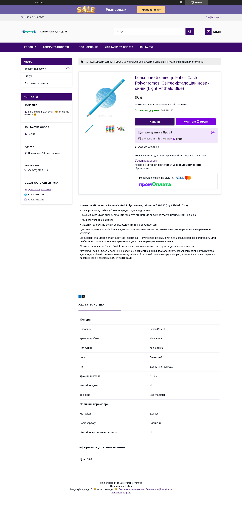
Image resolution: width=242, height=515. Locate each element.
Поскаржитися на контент (131, 489)
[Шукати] (189, 31)
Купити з (190, 121)
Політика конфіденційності (159, 489)
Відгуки (29, 76)
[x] (83, 297)
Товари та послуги (56, 47)
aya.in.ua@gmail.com (39, 189)
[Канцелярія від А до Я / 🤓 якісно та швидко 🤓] (28, 38)
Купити (155, 121)
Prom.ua (138, 483)
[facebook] (79, 297)
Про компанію (89, 47)
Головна (30, 47)
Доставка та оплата (119, 47)
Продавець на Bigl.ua (121, 486)
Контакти (146, 47)
